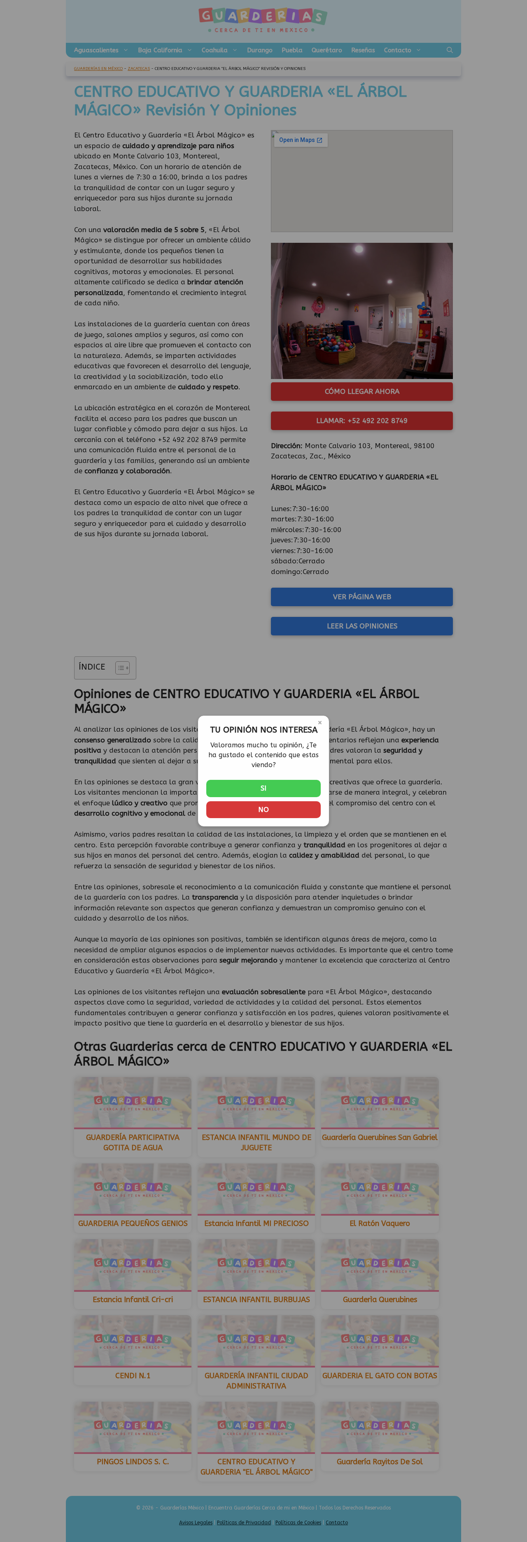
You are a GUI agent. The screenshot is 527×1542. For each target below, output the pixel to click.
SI (263, 788)
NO (263, 809)
